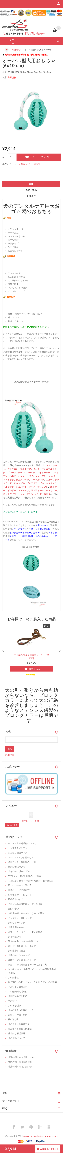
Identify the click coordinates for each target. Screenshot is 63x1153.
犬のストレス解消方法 (19, 1024)
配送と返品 (31, 190)
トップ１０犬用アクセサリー (22, 848)
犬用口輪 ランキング (19, 955)
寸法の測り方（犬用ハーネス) (22, 1057)
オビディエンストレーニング (22, 946)
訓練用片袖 (27, 536)
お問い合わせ (36, 33)
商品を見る (34, 669)
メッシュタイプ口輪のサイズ (22, 857)
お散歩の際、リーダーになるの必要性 (26, 913)
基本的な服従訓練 (16, 1033)
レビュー (31, 195)
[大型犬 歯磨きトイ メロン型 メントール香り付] (31, 563)
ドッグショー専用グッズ (20, 918)
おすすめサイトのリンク (20, 895)
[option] (31, 111)
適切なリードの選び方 (19, 890)
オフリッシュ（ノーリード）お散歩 (25, 932)
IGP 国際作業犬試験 (17, 991)
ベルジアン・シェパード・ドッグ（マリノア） (25, 487)
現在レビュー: (9, 164)
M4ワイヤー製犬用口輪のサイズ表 (24, 876)
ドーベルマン (37, 480)
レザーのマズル (19, 529)
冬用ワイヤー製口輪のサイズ (22, 862)
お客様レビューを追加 (30, 164)
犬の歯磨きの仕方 (16, 950)
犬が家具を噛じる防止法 (20, 1029)
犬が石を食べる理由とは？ (21, 1010)
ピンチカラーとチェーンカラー (25, 532)
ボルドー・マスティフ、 (19, 490)
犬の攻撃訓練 (14, 1005)
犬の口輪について (16, 867)
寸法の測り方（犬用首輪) (20, 1062)
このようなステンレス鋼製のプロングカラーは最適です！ (31, 713)
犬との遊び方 (14, 936)
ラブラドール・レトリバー (44, 490)
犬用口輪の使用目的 (17, 996)
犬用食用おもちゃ (16, 927)
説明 (31, 184)
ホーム (7, 50)
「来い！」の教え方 (17, 987)
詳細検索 (9, 755)
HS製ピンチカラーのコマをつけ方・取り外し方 (30, 881)
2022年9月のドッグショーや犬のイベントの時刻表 (32, 982)
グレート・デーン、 (17, 472)
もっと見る (12, 825)
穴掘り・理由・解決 (17, 1015)
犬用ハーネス (41, 525)
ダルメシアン (22, 480)
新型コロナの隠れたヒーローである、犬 (27, 964)
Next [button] (60, 650)
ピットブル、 (20, 483)
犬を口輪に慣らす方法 (19, 871)
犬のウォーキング (16, 922)
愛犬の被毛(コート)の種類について (24, 941)
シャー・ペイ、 (27, 476)
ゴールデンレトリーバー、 (39, 472)
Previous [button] (3, 650)
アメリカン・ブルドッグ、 (20, 469)
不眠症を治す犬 (15, 899)
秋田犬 (47, 494)
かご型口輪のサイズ (17, 853)
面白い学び (13, 908)
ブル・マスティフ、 (49, 483)
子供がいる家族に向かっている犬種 (25, 904)
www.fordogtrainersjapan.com (40, 1136)
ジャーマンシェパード (31, 494)
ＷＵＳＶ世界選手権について (22, 843)
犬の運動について (16, 1038)
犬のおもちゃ (17, 50)
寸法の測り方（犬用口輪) (20, 1066)
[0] (54, 31)
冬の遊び (12, 1001)
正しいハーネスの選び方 (20, 885)
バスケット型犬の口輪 (39, 529)
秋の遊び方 (13, 1019)
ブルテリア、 (33, 483)
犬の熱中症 (13, 977)
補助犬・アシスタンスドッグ (22, 960)
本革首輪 (52, 532)
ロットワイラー (10, 494)
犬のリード (15, 536)
